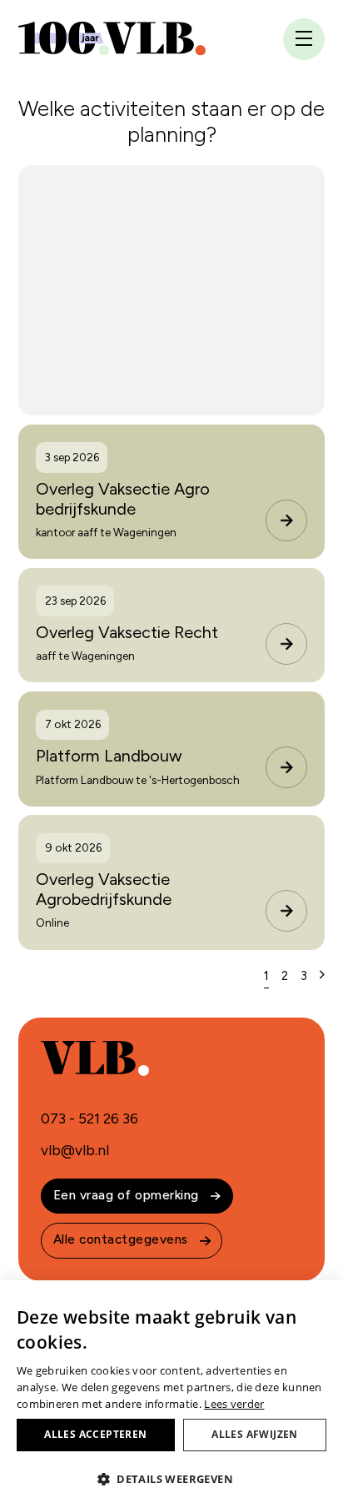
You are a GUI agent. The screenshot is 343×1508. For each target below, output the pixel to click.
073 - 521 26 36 (89, 1118)
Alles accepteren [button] (95, 1434)
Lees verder (234, 1403)
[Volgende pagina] (322, 975)
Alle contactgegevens (120, 1239)
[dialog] (171, 1394)
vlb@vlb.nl (75, 1150)
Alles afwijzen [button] (254, 1434)
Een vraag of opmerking (126, 1195)
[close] (304, 40)
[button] (171, 1479)
